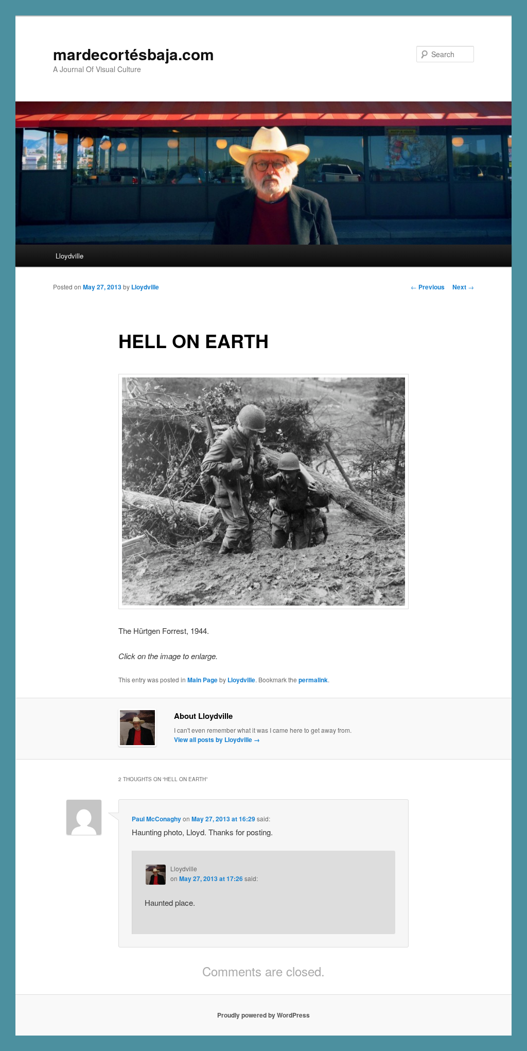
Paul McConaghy (156, 818)
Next (463, 286)
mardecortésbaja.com (133, 54)
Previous (428, 286)
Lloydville (69, 256)
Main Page (202, 679)
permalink (313, 679)
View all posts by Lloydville (217, 739)
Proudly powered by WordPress (263, 1015)
